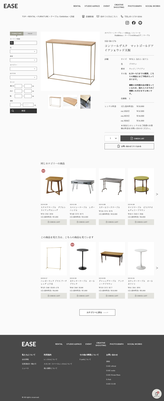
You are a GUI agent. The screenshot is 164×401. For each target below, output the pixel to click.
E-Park (108, 379)
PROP (30, 33)
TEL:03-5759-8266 (133, 17)
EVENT (107, 6)
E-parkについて (85, 359)
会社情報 (25, 359)
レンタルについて (50, 359)
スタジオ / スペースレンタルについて (58, 364)
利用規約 (48, 355)
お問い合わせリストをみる (131, 146)
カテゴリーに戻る (94, 312)
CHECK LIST (139, 139)
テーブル (54, 16)
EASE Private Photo (113, 375)
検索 (23, 111)
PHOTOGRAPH (135, 6)
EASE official (111, 366)
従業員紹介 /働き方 (29, 364)
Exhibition (64, 16)
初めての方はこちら (109, 17)
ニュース (25, 368)
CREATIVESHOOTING (119, 5)
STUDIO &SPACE (92, 6)
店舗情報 (90, 17)
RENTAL (77, 6)
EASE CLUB (110, 384)
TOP (24, 16)
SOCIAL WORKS (153, 6)
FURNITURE (43, 16)
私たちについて (28, 355)
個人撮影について (50, 368)
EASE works (110, 370)
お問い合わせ (112, 355)
